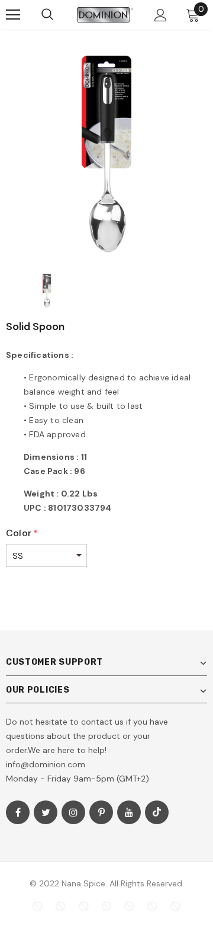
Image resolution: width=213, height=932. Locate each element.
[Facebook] (18, 812)
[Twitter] (45, 812)
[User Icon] (160, 15)
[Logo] (105, 15)
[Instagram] (73, 812)
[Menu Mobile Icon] (13, 15)
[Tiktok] (157, 812)
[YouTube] (129, 812)
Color (22, 533)
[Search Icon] (47, 15)
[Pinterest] (101, 812)
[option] (106, 155)
